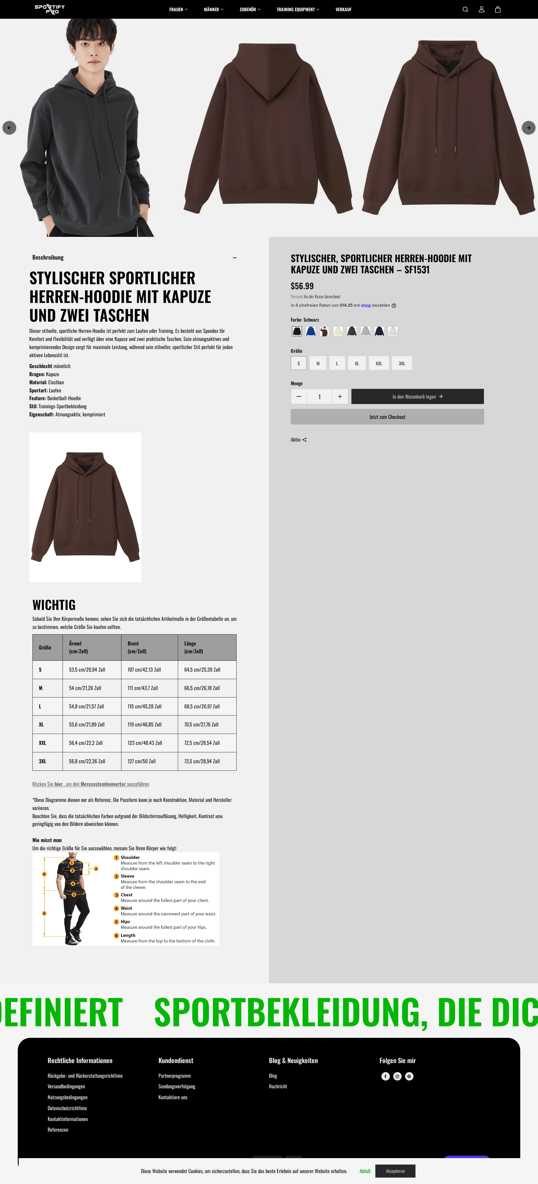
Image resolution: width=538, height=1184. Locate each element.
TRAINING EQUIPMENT (296, 9)
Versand (297, 296)
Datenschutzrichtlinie (67, 1108)
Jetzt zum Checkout (387, 416)
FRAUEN (176, 9)
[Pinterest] (409, 1076)
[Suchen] (465, 9)
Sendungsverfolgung (176, 1086)
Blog (273, 1075)
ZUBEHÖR (248, 9)
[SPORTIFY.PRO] (49, 9)
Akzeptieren (395, 1170)
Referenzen (58, 1129)
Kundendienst (175, 1061)
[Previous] (9, 128)
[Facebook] (385, 1076)
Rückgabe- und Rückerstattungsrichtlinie (85, 1075)
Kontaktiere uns (172, 1097)
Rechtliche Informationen (80, 1061)
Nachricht (278, 1086)
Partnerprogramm (174, 1075)
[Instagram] (397, 1076)
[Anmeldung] (482, 9)
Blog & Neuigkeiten (293, 1061)
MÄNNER (211, 9)
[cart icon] (498, 9)
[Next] (529, 128)
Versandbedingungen (66, 1086)
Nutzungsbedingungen (67, 1097)
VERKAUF (344, 9)
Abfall (365, 1171)
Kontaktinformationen (68, 1119)
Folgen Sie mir (398, 1061)
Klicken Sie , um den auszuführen (90, 784)
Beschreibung (48, 257)
